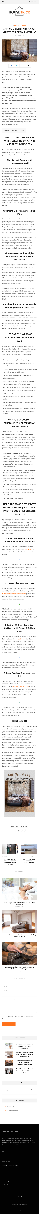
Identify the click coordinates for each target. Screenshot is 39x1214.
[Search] (29, 1)
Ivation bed (21, 639)
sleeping (24, 826)
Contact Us (5, 1157)
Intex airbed (28, 549)
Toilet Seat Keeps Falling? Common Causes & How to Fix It (24, 1071)
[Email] (28, 66)
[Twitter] (17, 66)
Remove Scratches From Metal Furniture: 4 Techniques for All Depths (24, 1062)
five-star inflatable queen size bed (14, 594)
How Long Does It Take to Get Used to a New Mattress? (24, 1046)
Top (20, 1210)
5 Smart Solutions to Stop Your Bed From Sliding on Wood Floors (24, 1054)
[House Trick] (19, 11)
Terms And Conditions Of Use (10, 1166)
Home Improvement (20, 25)
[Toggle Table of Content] (22, 130)
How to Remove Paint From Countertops (29, 861)
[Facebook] (11, 66)
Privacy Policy (6, 1161)
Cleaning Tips (10, 1106)
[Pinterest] (22, 66)
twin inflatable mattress (20, 686)
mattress (14, 826)
